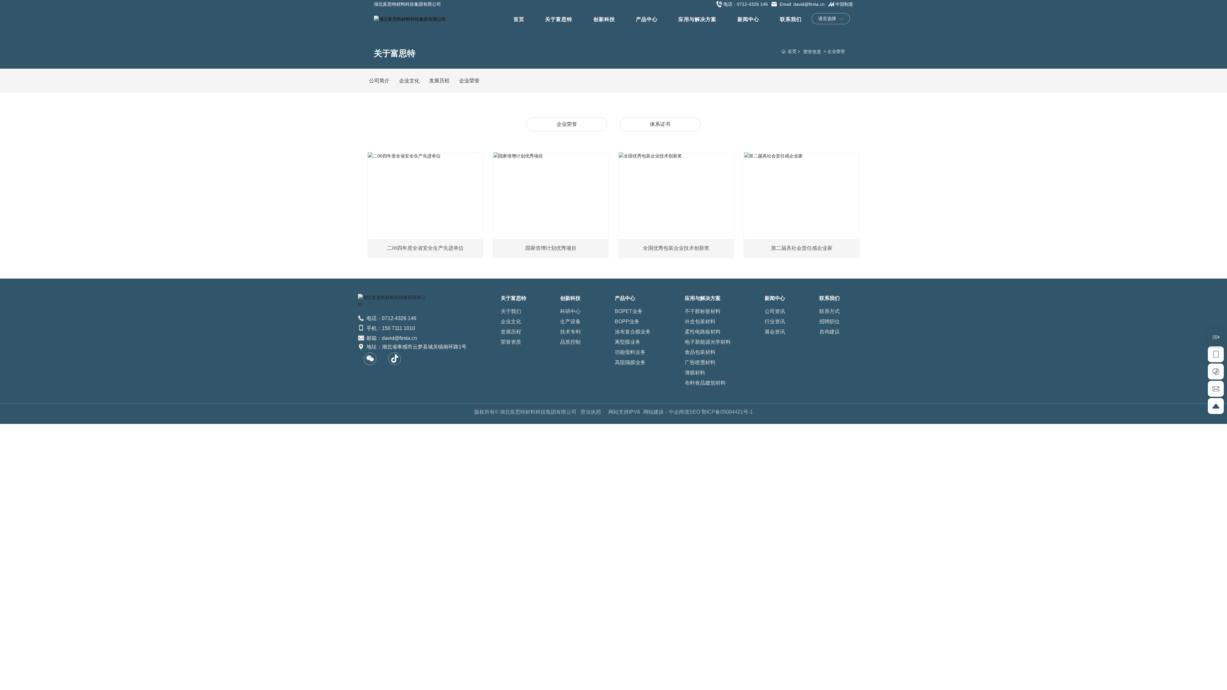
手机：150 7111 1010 (390, 328)
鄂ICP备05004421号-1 (727, 412)
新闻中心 (748, 19)
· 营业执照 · (590, 412)
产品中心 (647, 19)
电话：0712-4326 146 (745, 4)
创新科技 (604, 19)
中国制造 (844, 4)
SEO (694, 412)
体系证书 (660, 124)
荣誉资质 (812, 51)
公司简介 (379, 80)
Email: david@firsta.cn (801, 4)
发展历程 (439, 80)
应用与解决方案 (697, 19)
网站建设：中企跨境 (666, 412)
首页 (518, 19)
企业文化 (409, 80)
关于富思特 (558, 19)
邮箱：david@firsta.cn (391, 338)
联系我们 (791, 19)
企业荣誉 (469, 80)
